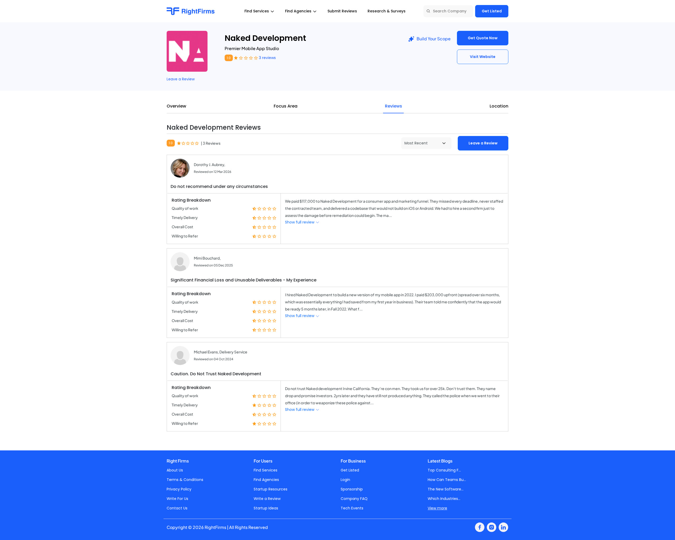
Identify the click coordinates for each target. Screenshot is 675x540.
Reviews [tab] (393, 106)
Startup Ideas (266, 508)
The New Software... (446, 489)
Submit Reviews (342, 11)
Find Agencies (266, 479)
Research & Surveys (387, 11)
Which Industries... (444, 498)
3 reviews (267, 57)
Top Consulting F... (444, 470)
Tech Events (352, 508)
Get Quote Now (483, 38)
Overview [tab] (176, 106)
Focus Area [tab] (285, 106)
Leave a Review (181, 79)
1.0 (229, 58)
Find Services (265, 470)
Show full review (300, 222)
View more (437, 508)
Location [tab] (499, 106)
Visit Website (482, 56)
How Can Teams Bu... (447, 479)
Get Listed (492, 11)
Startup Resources (270, 489)
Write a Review (267, 498)
